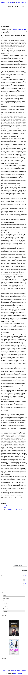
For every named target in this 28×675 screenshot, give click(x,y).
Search (24, 670)
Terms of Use (13, 670)
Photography (5, 606)
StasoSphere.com (17, 673)
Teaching (5, 603)
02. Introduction (9, 505)
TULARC (5, 611)
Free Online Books (6, 661)
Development (6, 598)
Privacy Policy (5, 670)
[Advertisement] (14, 16)
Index (5, 507)
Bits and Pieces (6, 608)
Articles (4, 595)
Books (4, 600)
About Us (19, 670)
